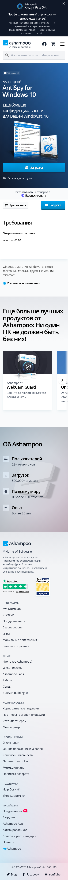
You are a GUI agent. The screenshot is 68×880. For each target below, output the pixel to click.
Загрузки (9, 817)
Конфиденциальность (18, 755)
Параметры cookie (15, 761)
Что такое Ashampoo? (17, 661)
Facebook (33, 874)
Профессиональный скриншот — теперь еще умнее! (32, 16)
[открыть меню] (62, 44)
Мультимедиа (12, 609)
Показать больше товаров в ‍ (32, 193)
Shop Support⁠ (12, 796)
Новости (8, 842)
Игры (6, 634)
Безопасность (12, 627)
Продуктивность (14, 621)
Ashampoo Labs (13, 674)
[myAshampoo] (44, 44)
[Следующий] (62, 380)
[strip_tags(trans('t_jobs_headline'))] (43, 587)
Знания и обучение (16, 646)
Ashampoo (12, 849)
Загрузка (36, 167)
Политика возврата (16, 774)
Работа (8, 680)
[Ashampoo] (17, 543)
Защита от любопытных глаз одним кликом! (26, 395)
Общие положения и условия (23, 749)
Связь (7, 686)
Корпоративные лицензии (21, 708)
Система (8, 615)
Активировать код (15, 830)
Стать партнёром (15, 721)
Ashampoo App (13, 824)
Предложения (14, 811)
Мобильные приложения (20, 640)
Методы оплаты (13, 767)
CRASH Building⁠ (14, 693)
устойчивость (12, 668)
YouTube (55, 874)
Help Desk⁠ (9, 789)
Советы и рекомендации (19, 836)
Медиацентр (11, 727)
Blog (14, 874)
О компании (11, 742)
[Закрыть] (63, 3)
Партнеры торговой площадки (24, 715)
